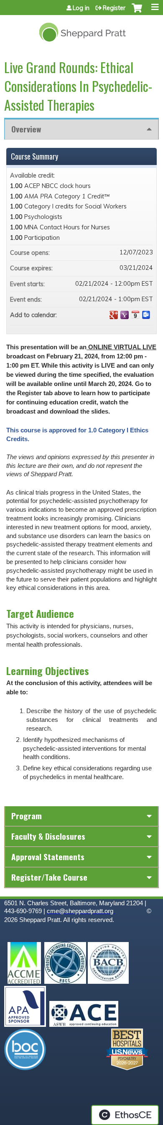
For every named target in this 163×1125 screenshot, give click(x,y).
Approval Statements (47, 857)
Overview (26, 129)
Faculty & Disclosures (48, 836)
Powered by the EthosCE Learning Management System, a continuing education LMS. (125, 1115)
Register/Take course (49, 877)
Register (114, 8)
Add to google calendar (114, 315)
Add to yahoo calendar (124, 315)
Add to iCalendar (135, 314)
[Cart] (137, 12)
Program (26, 816)
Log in (81, 8)
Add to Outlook (146, 315)
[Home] (81, 29)
